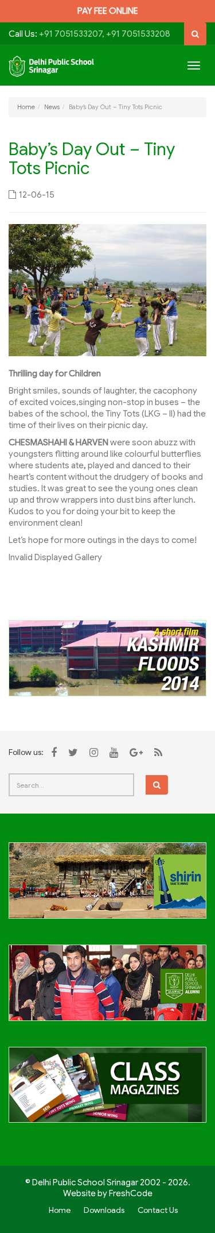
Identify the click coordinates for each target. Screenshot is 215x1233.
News (52, 107)
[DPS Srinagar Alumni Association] (107, 989)
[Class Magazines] (107, 1091)
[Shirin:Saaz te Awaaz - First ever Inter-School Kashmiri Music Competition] (107, 887)
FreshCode (131, 1193)
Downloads (104, 1210)
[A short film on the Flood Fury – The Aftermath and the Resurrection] (107, 657)
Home (26, 107)
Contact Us (158, 1210)
